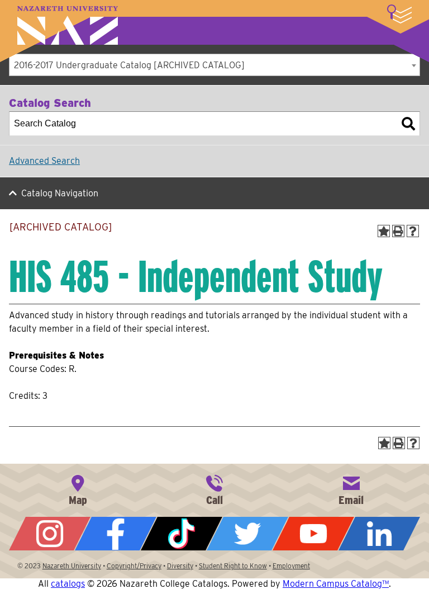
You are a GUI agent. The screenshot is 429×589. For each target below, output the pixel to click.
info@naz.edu (351, 489)
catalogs (68, 583)
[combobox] (214, 65)
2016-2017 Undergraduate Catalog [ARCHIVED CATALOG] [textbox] (129, 65)
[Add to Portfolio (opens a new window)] (384, 231)
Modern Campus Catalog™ (336, 583)
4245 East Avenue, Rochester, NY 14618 (77, 489)
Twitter (247, 533)
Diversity (180, 566)
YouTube (313, 533)
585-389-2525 (214, 489)
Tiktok (181, 533)
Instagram (49, 533)
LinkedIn (379, 533)
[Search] (408, 123)
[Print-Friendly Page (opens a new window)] (398, 231)
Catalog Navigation (59, 193)
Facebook (115, 533)
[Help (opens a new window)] (413, 231)
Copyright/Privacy (134, 566)
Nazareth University (67, 25)
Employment (291, 566)
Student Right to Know (233, 566)
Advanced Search (44, 161)
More (399, 13)
